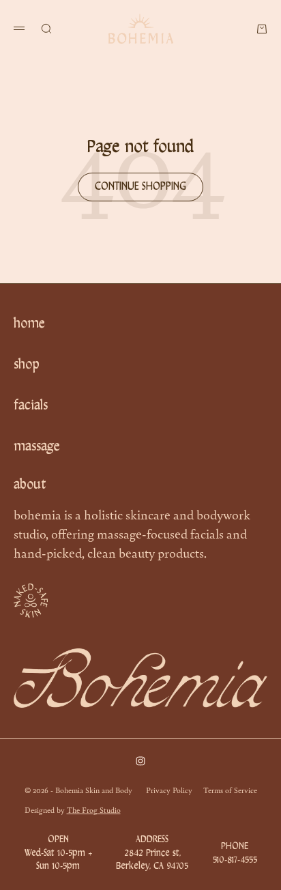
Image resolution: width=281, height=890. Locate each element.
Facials (31, 406)
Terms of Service (230, 789)
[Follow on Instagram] (140, 761)
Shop (27, 365)
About (30, 485)
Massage (37, 447)
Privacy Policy (169, 789)
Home (29, 324)
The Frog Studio (94, 809)
